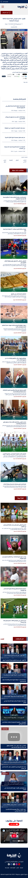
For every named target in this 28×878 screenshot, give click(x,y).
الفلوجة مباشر (12, 867)
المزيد (2, 639)
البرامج (17, 867)
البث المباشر (5, 13)
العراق (17, 160)
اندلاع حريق (5, 161)
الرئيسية (21, 867)
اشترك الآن (12, 824)
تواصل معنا (7, 867)
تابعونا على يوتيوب (14, 820)
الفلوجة (11, 160)
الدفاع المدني (24, 161)
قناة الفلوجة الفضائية (6, 874)
